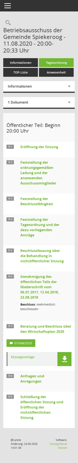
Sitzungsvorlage (22, 357)
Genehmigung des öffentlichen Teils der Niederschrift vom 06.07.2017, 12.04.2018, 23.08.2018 (39, 287)
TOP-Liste (20, 72)
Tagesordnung (56, 63)
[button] (64, 359)
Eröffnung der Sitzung (39, 146)
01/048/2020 (23, 343)
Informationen (20, 63)
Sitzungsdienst (58, 446)
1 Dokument (18, 102)
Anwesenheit (56, 72)
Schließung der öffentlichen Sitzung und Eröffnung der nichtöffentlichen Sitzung (41, 407)
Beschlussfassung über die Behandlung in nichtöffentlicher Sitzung (42, 255)
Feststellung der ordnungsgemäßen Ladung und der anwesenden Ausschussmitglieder (38, 173)
